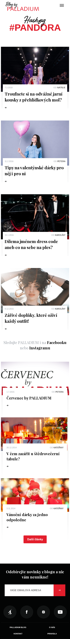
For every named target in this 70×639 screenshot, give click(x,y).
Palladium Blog (18, 627)
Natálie (61, 87)
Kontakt (18, 634)
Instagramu (39, 347)
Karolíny (60, 235)
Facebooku (56, 342)
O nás (52, 627)
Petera (61, 161)
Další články (35, 539)
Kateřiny (58, 447)
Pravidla (52, 634)
